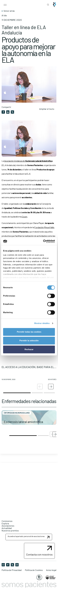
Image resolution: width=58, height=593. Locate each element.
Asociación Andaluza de (28, 161)
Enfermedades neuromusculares (17, 413)
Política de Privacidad (12, 570)
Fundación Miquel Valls (44, 227)
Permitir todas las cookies (29, 332)
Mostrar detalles (42, 323)
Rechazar (29, 349)
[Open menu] (5, 4)
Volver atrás (9, 11)
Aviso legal (51, 570)
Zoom (24, 216)
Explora (5, 523)
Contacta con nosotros (39, 554)
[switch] (51, 296)
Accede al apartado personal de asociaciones (26, 536)
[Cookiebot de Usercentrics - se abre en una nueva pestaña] (43, 241)
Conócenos (7, 521)
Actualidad (7, 528)
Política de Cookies (34, 570)
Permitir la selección (29, 340)
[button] (51, 386)
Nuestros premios (10, 530)
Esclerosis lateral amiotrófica (23, 422)
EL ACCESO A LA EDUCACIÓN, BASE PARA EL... (29, 367)
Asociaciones (8, 525)
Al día (4, 15)
